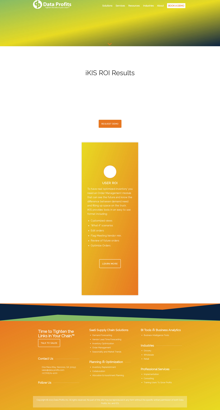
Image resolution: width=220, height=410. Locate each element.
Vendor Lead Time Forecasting (106, 339)
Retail (146, 359)
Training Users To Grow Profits (158, 382)
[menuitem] (107, 5)
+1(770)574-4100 (49, 373)
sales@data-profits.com (53, 370)
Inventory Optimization (103, 343)
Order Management (101, 347)
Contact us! (44, 241)
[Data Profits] (52, 5)
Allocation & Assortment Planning (108, 375)
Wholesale (149, 355)
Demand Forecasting (102, 335)
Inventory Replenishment (104, 367)
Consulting (149, 378)
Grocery (147, 350)
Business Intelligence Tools (156, 335)
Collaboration (98, 371)
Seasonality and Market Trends (106, 352)
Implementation (151, 374)
